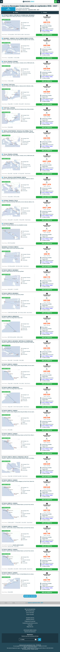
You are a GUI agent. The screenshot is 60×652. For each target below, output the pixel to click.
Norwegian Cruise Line (20, 602)
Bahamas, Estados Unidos (10, 247)
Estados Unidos (8, 223)
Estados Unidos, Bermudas (10, 316)
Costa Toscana (30, 614)
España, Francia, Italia (10, 200)
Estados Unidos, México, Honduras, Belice (15, 457)
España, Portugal (9, 84)
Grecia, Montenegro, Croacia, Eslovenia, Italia (18, 131)
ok (39, 639)
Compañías (10, 602)
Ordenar (45, 12)
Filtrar (16, 12)
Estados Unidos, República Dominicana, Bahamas (18, 15)
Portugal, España (9, 108)
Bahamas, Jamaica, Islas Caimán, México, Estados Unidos (19, 38)
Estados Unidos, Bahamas (10, 270)
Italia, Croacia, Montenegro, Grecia (14, 177)
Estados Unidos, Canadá (9, 364)
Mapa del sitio (30, 626)
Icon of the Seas (30, 612)
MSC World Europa (30, 610)
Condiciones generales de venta (30, 623)
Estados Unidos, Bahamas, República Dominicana (17, 341)
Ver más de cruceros (30, 596)
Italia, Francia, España (10, 61)
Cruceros (2, 602)
